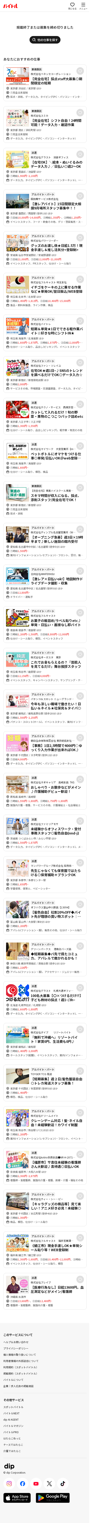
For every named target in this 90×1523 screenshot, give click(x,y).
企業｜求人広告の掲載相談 (18, 1386)
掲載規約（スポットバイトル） (21, 1373)
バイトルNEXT (11, 1413)
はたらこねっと (12, 1438)
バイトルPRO (11, 1432)
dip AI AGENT (11, 1419)
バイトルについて (13, 1379)
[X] (49, 1483)
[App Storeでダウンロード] (17, 1498)
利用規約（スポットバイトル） (21, 1367)
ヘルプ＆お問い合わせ (15, 1342)
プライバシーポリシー (15, 1348)
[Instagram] (9, 1483)
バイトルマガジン (13, 1426)
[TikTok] (63, 1483)
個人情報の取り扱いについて (19, 1354)
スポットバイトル (13, 1407)
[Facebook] (22, 1483)
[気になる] (80, 71)
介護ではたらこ (12, 1451)
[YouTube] (36, 1483)
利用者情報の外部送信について (21, 1361)
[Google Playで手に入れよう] (53, 1498)
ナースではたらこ (13, 1444)
